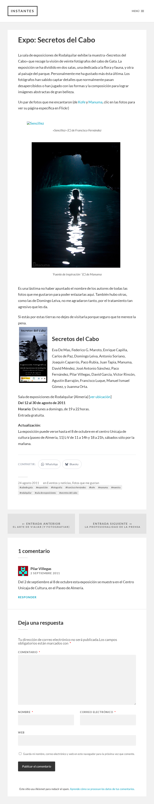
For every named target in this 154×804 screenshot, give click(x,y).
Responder (27, 597)
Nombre (25, 712)
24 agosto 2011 (28, 483)
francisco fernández (76, 487)
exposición (42, 487)
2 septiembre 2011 (45, 573)
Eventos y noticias (59, 483)
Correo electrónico (98, 712)
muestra (116, 487)
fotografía (57, 487)
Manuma (95, 102)
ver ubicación (100, 396)
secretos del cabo (69, 492)
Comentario (29, 652)
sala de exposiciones (46, 492)
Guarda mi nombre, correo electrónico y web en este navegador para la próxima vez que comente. (79, 754)
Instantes (22, 11)
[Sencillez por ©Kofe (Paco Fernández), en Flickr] (35, 123)
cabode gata (27, 487)
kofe (92, 487)
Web (21, 732)
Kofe (81, 102)
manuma (103, 487)
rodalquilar (26, 492)
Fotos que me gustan (85, 483)
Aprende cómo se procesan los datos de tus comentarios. (102, 789)
